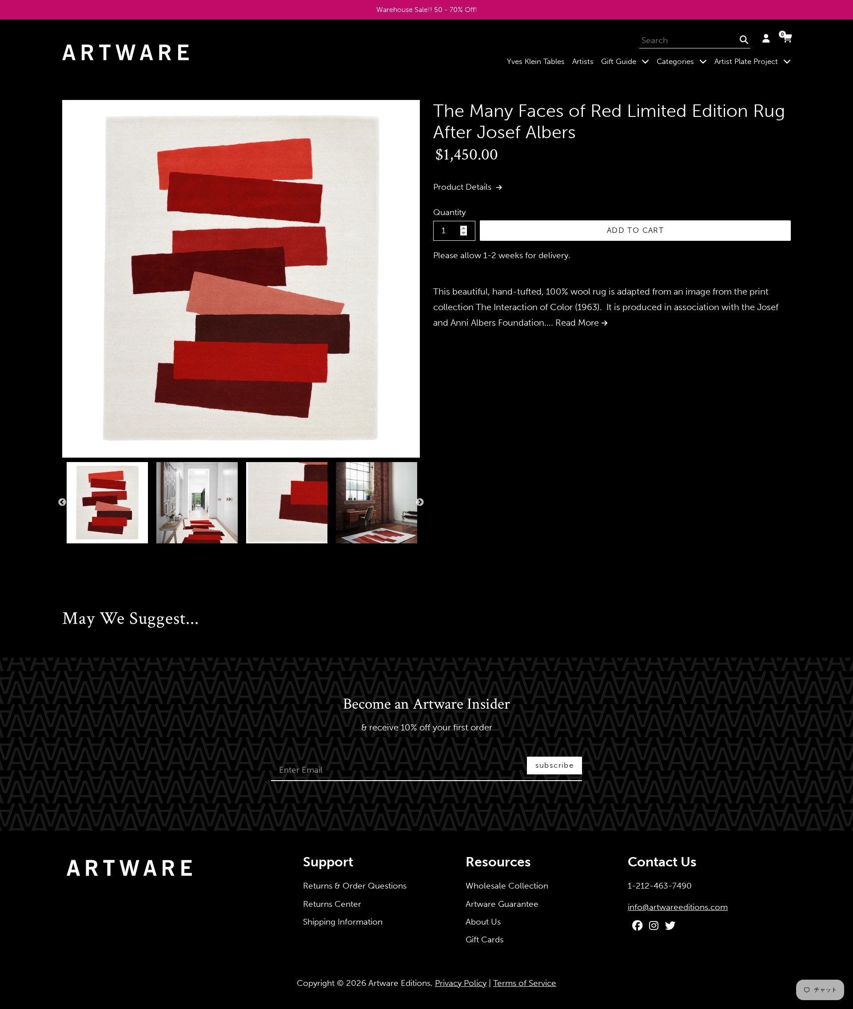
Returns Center (332, 904)
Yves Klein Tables (536, 61)
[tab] (65, 552)
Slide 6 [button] (109, 552)
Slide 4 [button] (91, 552)
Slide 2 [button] (73, 552)
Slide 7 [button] (118, 552)
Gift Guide (627, 61)
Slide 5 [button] (100, 552)
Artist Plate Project (754, 61)
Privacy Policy (460, 983)
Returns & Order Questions (355, 886)
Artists (583, 61)
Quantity (449, 212)
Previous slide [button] (62, 502)
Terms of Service (524, 983)
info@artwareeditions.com (678, 907)
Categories (683, 61)
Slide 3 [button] (82, 552)
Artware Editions (399, 983)
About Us (483, 922)
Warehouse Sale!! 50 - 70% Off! (426, 9)
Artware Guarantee (502, 904)
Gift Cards (484, 939)
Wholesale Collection (507, 886)
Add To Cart (635, 230)
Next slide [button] (419, 502)
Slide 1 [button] (65, 552)
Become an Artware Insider (426, 704)
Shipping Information (343, 922)
